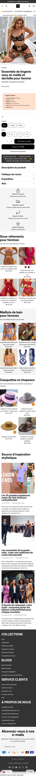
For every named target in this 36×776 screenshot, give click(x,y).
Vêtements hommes (8, 649)
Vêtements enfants (7, 646)
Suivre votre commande (9, 684)
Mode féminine (6, 668)
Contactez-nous (7, 691)
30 (25, 62)
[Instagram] (13, 767)
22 (11, 62)
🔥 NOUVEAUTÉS (7, 11)
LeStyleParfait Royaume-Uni (10, 710)
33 (30, 62)
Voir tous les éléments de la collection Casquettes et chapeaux (16, 385)
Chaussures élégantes (8, 672)
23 (13, 62)
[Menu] (2, 6)
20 (7, 62)
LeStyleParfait (20, 759)
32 (29, 62)
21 (9, 62)
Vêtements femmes (8, 652)
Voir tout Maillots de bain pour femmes (12, 319)
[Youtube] (16, 767)
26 (18, 62)
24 (14, 62)
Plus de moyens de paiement (18, 151)
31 (27, 62)
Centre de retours (7, 688)
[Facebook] (9, 767)
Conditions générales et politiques (18, 763)
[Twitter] (23, 767)
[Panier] (34, 6)
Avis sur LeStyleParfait (9, 723)
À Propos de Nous (7, 694)
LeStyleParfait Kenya (8, 720)
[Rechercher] (6, 6)
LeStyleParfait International (10, 714)
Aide (3, 698)
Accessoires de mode (8, 656)
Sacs (3, 639)
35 (34, 62)
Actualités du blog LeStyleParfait (12, 675)
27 (20, 62)
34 (32, 62)
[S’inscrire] (32, 747)
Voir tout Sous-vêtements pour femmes (12, 244)
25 (16, 62)
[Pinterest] (26, 767)
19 (5, 62)
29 (23, 62)
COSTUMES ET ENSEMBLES (23, 11)
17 (2, 62)
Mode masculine (7, 665)
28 (21, 62)
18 (4, 62)
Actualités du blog (7, 707)
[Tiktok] (20, 767)
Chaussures (5, 642)
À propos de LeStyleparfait (10, 717)
